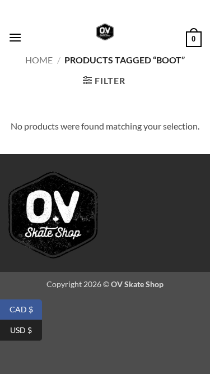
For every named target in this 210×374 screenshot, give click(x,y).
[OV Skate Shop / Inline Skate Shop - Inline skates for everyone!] (105, 32)
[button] (15, 37)
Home (39, 59)
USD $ (26, 329)
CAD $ (26, 308)
